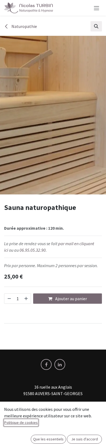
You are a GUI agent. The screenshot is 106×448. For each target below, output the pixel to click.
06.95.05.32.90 (33, 250)
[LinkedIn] (59, 364)
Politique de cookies (21, 422)
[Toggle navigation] (96, 8)
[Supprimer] (9, 298)
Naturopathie (24, 26)
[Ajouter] (26, 298)
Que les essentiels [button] (48, 439)
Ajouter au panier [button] (70, 298)
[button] (96, 26)
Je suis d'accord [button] (84, 439)
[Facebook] (46, 364)
